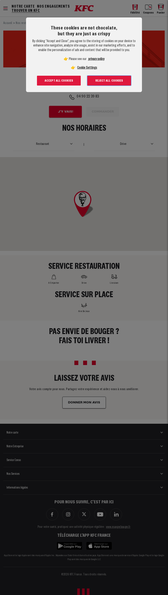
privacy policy (96, 59)
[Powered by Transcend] (26, 103)
